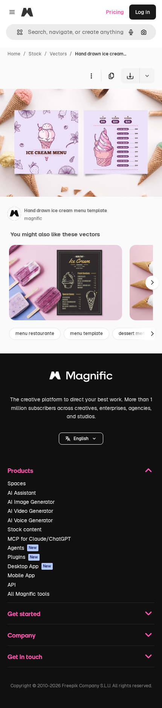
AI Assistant (22, 492)
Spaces (17, 483)
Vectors (58, 54)
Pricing (115, 12)
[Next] (152, 282)
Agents (22, 547)
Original (48, 100)
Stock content (24, 529)
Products (20, 470)
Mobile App (21, 575)
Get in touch (25, 657)
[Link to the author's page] (14, 215)
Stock (35, 54)
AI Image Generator (31, 502)
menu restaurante (34, 333)
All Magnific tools (28, 593)
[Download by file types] (146, 75)
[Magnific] (81, 377)
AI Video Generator (30, 511)
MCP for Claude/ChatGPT (39, 538)
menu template (86, 333)
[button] (81, 439)
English (81, 439)
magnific (33, 219)
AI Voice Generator (30, 520)
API (12, 584)
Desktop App (29, 566)
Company (21, 635)
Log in (142, 12)
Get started (24, 614)
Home (14, 54)
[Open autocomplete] (16, 32)
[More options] (91, 75)
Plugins (23, 557)
